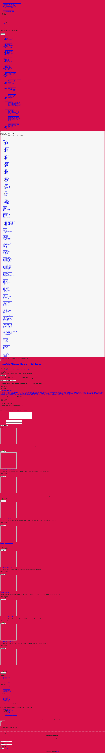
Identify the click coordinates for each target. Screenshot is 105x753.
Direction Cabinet (6, 209)
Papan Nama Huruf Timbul (8, 332)
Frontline (7, 162)
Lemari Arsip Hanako (7, 266)
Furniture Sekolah (6, 217)
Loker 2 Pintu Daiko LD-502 (5, 665)
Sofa (4, 348)
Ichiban (6, 166)
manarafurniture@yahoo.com (11, 715)
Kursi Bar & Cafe (6, 232)
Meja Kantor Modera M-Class (13, 114)
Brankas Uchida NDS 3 (4, 592)
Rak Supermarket (6, 345)
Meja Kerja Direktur (7, 303)
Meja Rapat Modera (12, 120)
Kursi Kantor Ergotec (9, 98)
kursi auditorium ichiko (7, 231)
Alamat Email (3, 740)
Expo (6, 159)
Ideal (6, 170)
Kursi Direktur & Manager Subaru (14, 79)
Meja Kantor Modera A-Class (13, 110)
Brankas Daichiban (9, 38)
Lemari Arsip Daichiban (9, 54)
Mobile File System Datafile (8, 321)
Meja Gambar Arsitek (7, 296)
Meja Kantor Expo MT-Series (13, 125)
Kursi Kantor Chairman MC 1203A (9, 8)
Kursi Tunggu (5, 250)
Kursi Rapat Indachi (11, 90)
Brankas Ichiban (8, 39)
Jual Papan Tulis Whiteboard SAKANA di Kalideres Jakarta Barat (79, 392)
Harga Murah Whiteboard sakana (9, 392)
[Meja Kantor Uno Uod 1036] (8, 517)
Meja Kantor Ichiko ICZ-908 (8, 10)
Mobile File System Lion (10, 74)
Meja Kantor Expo (8, 121)
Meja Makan (5, 308)
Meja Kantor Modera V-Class (13, 117)
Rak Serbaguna (6, 343)
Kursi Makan (5, 247)
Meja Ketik (5, 304)
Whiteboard (5, 130)
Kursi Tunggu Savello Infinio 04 (6, 543)
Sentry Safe (7, 187)
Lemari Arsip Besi (6, 257)
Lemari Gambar (6, 274)
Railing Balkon (5, 339)
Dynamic (7, 154)
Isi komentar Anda (4, 418)
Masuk (2, 748)
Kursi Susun (5, 249)
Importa (7, 171)
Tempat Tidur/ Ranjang (7, 350)
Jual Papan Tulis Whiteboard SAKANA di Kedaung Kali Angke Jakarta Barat (54, 393)
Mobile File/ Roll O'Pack (7, 326)
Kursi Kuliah (5, 245)
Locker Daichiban (8, 61)
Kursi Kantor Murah (7, 242)
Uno (6, 191)
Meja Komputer (6, 305)
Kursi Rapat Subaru (11, 81)
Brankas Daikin (8, 42)
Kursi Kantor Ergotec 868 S (8, 7)
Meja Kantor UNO (8, 101)
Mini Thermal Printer (7, 318)
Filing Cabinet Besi (6, 211)
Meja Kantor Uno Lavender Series (14, 106)
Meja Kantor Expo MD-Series (13, 123)
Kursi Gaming (5, 235)
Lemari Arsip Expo (6, 264)
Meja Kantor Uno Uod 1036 (5, 518)
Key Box (4, 229)
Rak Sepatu (5, 342)
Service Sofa (5, 346)
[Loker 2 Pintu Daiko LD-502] (8, 664)
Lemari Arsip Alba (8, 51)
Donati (6, 151)
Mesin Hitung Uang (6, 313)
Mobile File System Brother (10, 72)
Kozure (6, 173)
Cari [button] (13, 133)
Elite (6, 156)
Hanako (6, 165)
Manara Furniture (11, 705)
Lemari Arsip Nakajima (7, 272)
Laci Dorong (5, 252)
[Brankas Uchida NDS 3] (8, 591)
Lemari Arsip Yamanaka (10, 48)
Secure (6, 185)
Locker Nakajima (6, 290)
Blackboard (5, 139)
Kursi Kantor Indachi (9, 88)
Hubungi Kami (3, 375)
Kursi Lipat (5, 246)
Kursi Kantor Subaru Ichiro (5, 494)
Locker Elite (7, 66)
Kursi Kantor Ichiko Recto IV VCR (6, 616)
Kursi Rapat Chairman (12, 86)
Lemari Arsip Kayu (6, 268)
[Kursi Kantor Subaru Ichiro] (8, 492)
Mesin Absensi (6, 311)
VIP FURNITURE (6, 354)
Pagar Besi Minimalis (7, 330)
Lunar (6, 176)
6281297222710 (10, 711)
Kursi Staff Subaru (11, 80)
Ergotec (6, 157)
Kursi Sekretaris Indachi (12, 91)
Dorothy (7, 152)
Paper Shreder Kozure (7, 334)
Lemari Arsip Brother (9, 55)
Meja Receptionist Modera (13, 119)
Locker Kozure (8, 60)
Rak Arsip (5, 340)
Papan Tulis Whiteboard (7, 333)
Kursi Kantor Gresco (9, 97)
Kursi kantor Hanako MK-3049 (6, 444)
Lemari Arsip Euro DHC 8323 (8, 11)
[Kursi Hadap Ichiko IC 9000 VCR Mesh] (8, 468)
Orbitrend (7, 178)
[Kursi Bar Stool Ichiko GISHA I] (8, 566)
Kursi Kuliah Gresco (9, 222)
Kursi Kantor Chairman (9, 83)
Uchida (6, 189)
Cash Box (5, 207)
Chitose (4, 208)
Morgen (6, 177)
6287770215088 (10, 712)
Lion (6, 174)
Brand (4, 140)
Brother (6, 143)
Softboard (5, 349)
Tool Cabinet (5, 353)
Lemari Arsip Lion (8, 52)
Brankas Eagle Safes (9, 45)
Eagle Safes (7, 155)
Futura (6, 163)
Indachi (6, 172)
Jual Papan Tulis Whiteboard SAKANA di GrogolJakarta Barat (54, 392)
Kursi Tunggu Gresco (9, 224)
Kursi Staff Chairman (12, 87)
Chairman (7, 145)
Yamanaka (5, 356)
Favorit (6, 161)
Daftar (57, 751)
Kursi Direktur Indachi (12, 89)
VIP (6, 192)
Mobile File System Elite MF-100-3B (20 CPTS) (12, 3)
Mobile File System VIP (9, 70)
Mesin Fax (5, 312)
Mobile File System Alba (10, 69)
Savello (6, 184)
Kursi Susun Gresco (9, 223)
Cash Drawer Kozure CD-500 (8, 4)
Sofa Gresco (7, 225)
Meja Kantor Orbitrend (9, 108)
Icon (6, 169)
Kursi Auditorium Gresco (10, 221)
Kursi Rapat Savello (11, 95)
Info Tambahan (8, 380)
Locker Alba (7, 64)
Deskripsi (2, 380)
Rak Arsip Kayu (6, 341)
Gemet (6, 164)
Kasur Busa (5, 228)
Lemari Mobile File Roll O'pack (9, 275)
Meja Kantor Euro (8, 127)
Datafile (6, 150)
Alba (6, 141)
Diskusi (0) (14, 380)
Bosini (6, 142)
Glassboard (5, 218)
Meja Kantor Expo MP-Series (13, 124)
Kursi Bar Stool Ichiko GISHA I (6, 567)
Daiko (6, 149)
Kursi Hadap (5, 236)
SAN (6, 181)
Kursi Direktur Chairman (12, 84)
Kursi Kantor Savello (9, 92)
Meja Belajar (5, 294)
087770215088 (8, 709)
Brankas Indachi (8, 43)
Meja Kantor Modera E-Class (13, 113)
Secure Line (7, 186)
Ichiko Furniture (8, 167)
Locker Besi (5, 280)
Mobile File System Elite (10, 73)
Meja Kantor (5, 99)
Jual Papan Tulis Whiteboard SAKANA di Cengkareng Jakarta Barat (29, 392)
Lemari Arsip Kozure (9, 50)
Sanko (6, 183)
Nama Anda (2, 421)
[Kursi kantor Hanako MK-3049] (8, 443)
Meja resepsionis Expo (7, 310)
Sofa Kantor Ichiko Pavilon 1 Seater (7, 641)
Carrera (6, 144)
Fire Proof (5, 215)
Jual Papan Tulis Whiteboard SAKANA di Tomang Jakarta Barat (58, 394)
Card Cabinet (5, 205)
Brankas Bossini (8, 40)
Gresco (4, 220)
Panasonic (7, 179)
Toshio (6, 188)
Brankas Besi (5, 195)
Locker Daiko (8, 67)
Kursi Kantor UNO (8, 82)
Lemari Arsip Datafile (7, 261)
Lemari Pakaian (6, 276)
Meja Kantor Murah (7, 299)
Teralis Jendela (6, 352)
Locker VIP (7, 59)
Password (2, 743)
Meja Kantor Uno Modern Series (14, 105)
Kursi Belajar (5, 233)
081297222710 (10, 710)
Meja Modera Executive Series (14, 118)
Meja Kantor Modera (9, 109)
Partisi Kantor (5, 335)
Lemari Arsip (5, 46)
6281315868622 (10, 713)
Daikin (6, 148)
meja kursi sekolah (6, 306)
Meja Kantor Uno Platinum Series (14, 104)
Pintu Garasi (5, 338)
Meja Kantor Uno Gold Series (13, 103)
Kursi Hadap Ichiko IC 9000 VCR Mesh (7, 469)
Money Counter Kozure (7, 327)
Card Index (5, 206)
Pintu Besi (5, 337)
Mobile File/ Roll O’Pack (7, 68)
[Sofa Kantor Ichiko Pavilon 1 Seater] (8, 640)
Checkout (2, 34)
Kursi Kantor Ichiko (9, 76)
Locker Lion (7, 65)
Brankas (4, 37)
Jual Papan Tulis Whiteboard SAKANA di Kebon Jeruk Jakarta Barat (26, 393)
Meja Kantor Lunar (9, 126)
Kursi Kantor (5, 75)
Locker (4, 58)
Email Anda (2, 423)
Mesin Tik (5, 317)
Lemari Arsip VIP (8, 47)
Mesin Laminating (6, 315)
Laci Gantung (5, 253)
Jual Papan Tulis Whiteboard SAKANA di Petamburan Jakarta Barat (32, 394)
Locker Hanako (6, 287)
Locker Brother (8, 62)
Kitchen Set (5, 230)
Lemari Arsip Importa (7, 267)
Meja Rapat (5, 309)
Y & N (6, 193)
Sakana (6, 180)
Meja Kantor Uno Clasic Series (14, 102)
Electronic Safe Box (7, 210)
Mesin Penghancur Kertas (8, 316)
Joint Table (5, 227)
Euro (6, 158)
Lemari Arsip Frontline (7, 265)
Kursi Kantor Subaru (9, 77)
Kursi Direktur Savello (12, 94)
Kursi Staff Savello (11, 96)
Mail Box (4, 293)
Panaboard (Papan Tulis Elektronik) (10, 331)
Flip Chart (5, 216)
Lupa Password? (8, 748)
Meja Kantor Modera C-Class (13, 112)
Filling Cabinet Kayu (7, 214)
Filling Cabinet (5, 128)
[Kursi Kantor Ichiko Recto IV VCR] (8, 615)
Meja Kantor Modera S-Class (13, 116)
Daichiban (7, 147)
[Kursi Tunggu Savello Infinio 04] (8, 541)
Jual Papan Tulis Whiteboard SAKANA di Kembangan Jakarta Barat (82, 393)
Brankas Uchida (8, 44)
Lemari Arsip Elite (8, 57)
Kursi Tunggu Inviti (6, 251)
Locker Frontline (6, 286)
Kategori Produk (4, 134)
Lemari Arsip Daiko (9, 53)
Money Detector (6, 328)
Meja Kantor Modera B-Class (13, 111)
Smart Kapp (5, 347)
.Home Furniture (6, 137)
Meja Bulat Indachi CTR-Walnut (9, 5)
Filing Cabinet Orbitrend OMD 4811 (10, 6)
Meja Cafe (5, 295)
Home (4, 36)
